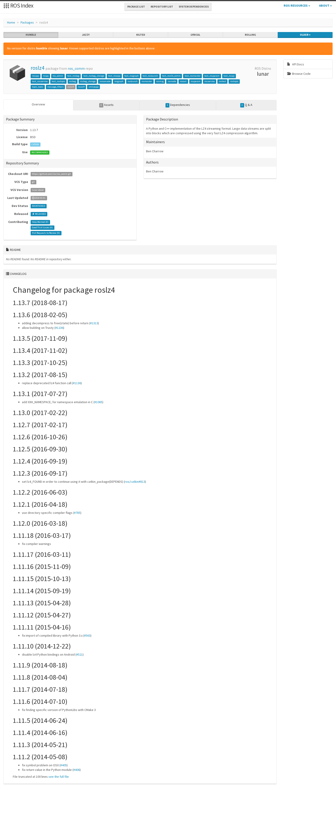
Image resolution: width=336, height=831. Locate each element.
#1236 (59, 328)
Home (11, 22)
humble (31, 34)
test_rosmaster (192, 75)
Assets (107, 105)
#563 (87, 635)
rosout (183, 81)
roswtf (81, 86)
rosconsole (105, 81)
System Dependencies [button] (194, 6)
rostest (222, 81)
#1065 (98, 402)
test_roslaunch (150, 75)
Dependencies (178, 105)
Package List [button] (136, 6)
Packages (27, 22)
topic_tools (37, 86)
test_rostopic (58, 81)
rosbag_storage (88, 81)
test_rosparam (211, 75)
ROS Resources (296, 5)
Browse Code (301, 74)
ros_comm (76, 68)
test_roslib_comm (171, 75)
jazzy (86, 34)
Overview (38, 104)
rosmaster (146, 81)
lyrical (195, 34)
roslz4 (37, 67)
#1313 (94, 323)
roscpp (35, 75)
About (324, 5)
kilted (140, 34)
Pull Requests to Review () (46, 233)
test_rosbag (73, 75)
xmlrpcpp (94, 86)
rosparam (195, 81)
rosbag (72, 81)
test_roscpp (114, 75)
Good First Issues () (42, 227)
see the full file (58, 777)
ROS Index (21, 5)
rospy (46, 75)
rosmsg (160, 81)
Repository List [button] (162, 6)
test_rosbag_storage (93, 75)
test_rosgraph (131, 75)
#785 (77, 513)
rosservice (209, 81)
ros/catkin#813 (135, 482)
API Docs (297, 64)
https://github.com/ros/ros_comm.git (51, 174)
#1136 (77, 383)
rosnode (172, 81)
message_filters (55, 86)
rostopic (234, 81)
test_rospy (229, 75)
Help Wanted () (40, 222)
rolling (250, 34)
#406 (76, 770)
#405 (63, 765)
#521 (79, 654)
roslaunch (133, 81)
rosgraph (118, 81)
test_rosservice (40, 81)
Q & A (247, 105)
